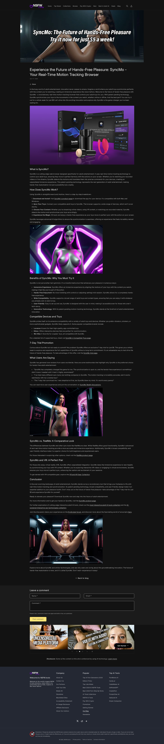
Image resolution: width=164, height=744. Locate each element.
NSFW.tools (67, 739)
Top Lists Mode (88, 684)
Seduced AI (113, 697)
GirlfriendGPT (113, 687)
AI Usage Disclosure (63, 704)
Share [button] (34, 84)
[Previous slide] (72, 651)
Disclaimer (59, 694)
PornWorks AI (113, 677)
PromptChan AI (114, 694)
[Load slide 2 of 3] (79, 651)
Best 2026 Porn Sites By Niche (93, 691)
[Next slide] (87, 651)
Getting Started (88, 707)
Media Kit (59, 691)
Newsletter (86, 714)
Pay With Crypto (88, 701)
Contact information (99, 739)
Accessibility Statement (64, 701)
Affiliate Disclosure (62, 707)
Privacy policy (77, 739)
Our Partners (60, 684)
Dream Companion (115, 701)
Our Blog (86, 711)
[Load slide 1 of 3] (76, 651)
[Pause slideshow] (92, 651)
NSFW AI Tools (88, 697)
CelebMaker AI (114, 684)
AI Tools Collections (89, 694)
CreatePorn (113, 691)
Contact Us (60, 681)
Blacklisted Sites (61, 697)
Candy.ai (112, 681)
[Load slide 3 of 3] (82, 651)
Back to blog (83, 578)
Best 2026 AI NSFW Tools (91, 687)
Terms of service (87, 739)
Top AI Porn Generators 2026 (93, 677)
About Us (59, 677)
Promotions (86, 704)
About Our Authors (62, 711)
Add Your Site (61, 687)
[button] (127, 6)
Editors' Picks (87, 681)
